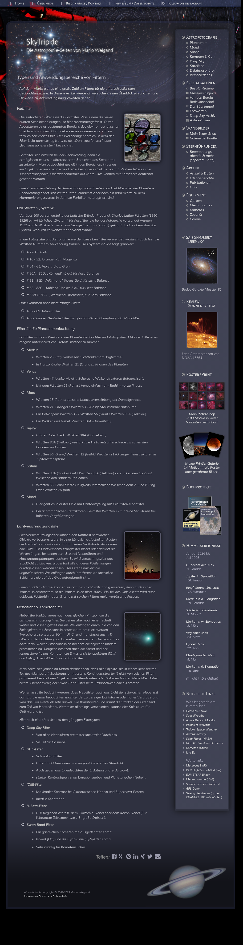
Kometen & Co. (201, 56)
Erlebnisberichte (202, 178)
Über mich (45, 3)
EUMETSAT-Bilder (198, 775)
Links (194, 187)
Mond (194, 47)
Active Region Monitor (200, 720)
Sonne (194, 52)
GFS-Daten (193, 789)
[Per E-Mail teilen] (157, 858)
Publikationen (200, 182)
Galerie (195, 219)
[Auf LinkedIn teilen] (135, 858)
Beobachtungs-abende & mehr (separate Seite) (202, 156)
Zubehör (196, 214)
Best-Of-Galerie (202, 88)
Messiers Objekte (203, 93)
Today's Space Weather (201, 729)
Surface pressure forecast (203, 784)
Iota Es (190, 752)
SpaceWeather (195, 716)
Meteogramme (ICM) (200, 779)
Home (19, 3)
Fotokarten (198, 111)
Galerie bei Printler (204, 138)
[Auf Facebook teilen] (113, 858)
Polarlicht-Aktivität (198, 725)
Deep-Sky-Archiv (202, 116)
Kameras (197, 210)
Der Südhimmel (202, 106)
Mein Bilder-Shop (203, 133)
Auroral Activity (196, 734)
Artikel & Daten (202, 173)
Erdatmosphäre (202, 70)
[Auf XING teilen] (142, 858)
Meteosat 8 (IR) (196, 765)
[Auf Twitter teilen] (149, 858)
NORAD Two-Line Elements (204, 743)
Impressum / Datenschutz (134, 3)
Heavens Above (196, 711)
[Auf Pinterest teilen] (128, 858)
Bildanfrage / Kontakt (83, 3)
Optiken (196, 201)
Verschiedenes (201, 75)
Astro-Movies (200, 120)
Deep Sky (197, 61)
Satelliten (197, 66)
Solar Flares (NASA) (199, 739)
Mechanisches (201, 205)
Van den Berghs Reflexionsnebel (202, 99)
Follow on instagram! (185, 3)
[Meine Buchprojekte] (205, 533)
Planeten (196, 43)
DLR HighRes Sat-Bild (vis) (203, 770)
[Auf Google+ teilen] (120, 858)
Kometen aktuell (197, 748)
